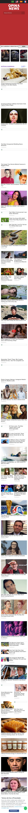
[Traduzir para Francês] (25, 2)
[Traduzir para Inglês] (16, 2)
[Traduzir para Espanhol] (21, 2)
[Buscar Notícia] (23, 12)
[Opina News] (14, 7)
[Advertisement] (14, 30)
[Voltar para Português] (12, 2)
